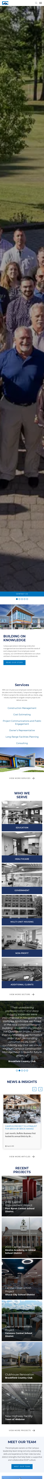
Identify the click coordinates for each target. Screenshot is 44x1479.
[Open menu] (40, 3)
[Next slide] (40, 1075)
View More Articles (19, 1143)
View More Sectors (20, 994)
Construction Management (22, 708)
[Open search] (36, 3)
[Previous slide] (34, 1075)
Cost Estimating (22, 714)
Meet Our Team (22, 1453)
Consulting (22, 743)
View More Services (19, 778)
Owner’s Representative (22, 730)
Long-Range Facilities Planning (22, 737)
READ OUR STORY (14, 662)
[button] (17, 599)
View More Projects (20, 1417)
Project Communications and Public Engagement (22, 722)
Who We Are (22, 594)
